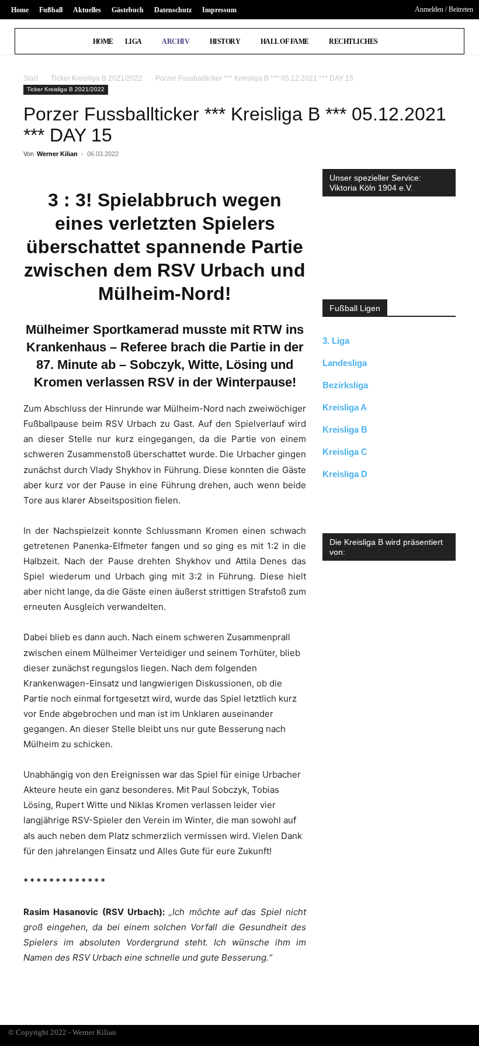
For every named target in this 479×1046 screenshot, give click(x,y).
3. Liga (335, 341)
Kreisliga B (344, 429)
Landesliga (344, 363)
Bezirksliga (345, 385)
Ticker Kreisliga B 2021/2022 (97, 78)
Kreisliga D (344, 474)
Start (30, 78)
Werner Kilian (57, 153)
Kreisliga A (344, 407)
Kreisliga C (344, 452)
